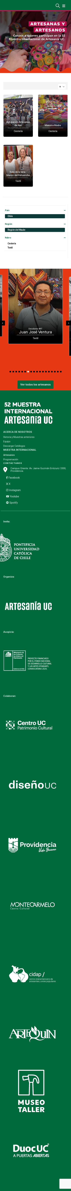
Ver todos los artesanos (35, 384)
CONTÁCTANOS (12, 463)
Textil (10, 247)
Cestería (12, 243)
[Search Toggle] (57, 5)
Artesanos (9, 455)
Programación (10, 459)
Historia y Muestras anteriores (19, 437)
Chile (10, 216)
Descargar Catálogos (14, 446)
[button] (10, 371)
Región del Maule (16, 229)
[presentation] (2, 323)
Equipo (6, 441)
